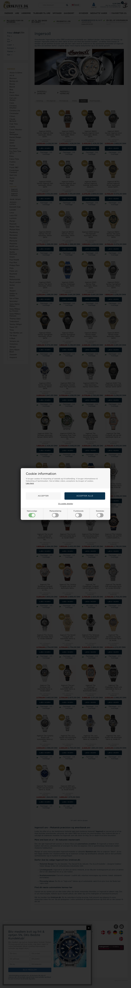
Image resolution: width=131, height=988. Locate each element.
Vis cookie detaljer (65, 504)
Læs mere (30, 483)
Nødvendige (32, 511)
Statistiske (100, 511)
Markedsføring (55, 511)
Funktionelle (79, 511)
